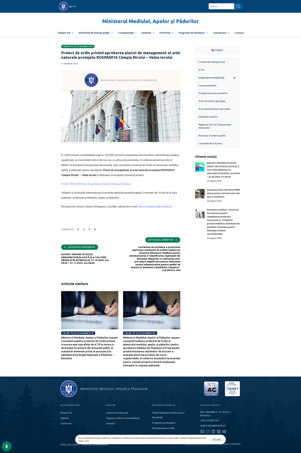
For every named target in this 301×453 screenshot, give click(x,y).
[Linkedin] (213, 432)
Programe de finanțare (192, 32)
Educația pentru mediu (163, 428)
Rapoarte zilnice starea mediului (123, 418)
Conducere (66, 423)
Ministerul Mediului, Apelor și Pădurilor (150, 21)
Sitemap (64, 418)
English (219, 49)
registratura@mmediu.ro (213, 425)
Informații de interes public (94, 32)
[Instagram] (208, 432)
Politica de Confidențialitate (94, 444)
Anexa (106, 183)
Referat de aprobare (89, 183)
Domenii (146, 32)
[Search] (238, 6)
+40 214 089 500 (209, 420)
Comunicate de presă (117, 412)
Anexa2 (116, 183)
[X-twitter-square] (219, 432)
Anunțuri (110, 423)
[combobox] (221, 6)
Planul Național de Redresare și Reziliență (168, 415)
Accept (217, 439)
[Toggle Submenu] (234, 77)
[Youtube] (224, 432)
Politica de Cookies (69, 444)
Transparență (125, 32)
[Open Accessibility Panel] (7, 446)
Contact (239, 32)
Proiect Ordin (68, 183)
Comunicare (220, 32)
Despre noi (64, 32)
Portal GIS (164, 32)
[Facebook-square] (202, 432)
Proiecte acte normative (78, 46)
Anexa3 (127, 183)
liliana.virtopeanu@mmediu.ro (155, 206)
